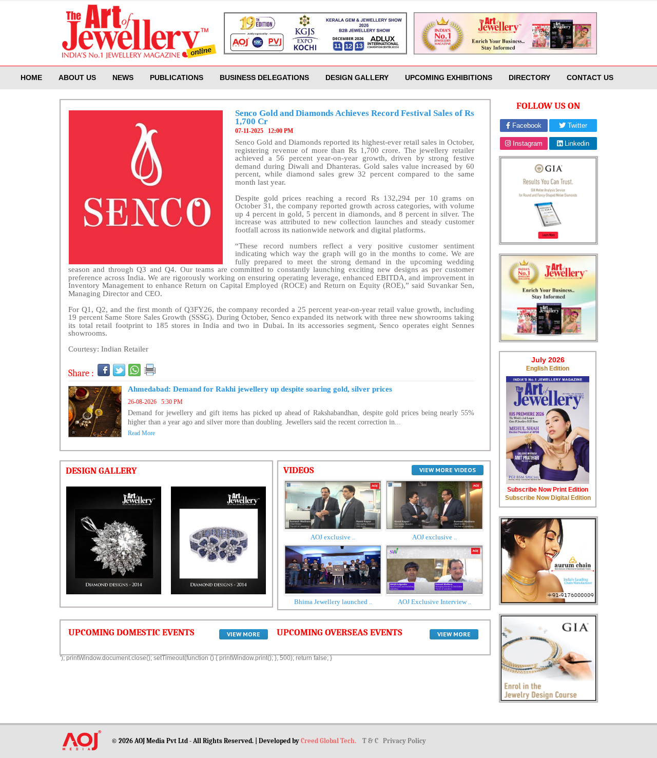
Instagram (527, 143)
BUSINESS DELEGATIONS (264, 77)
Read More (141, 433)
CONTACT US (590, 77)
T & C (371, 741)
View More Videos (447, 470)
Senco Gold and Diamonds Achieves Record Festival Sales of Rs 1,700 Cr (354, 117)
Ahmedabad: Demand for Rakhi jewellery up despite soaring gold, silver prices (260, 389)
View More (243, 634)
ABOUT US (77, 77)
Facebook (526, 125)
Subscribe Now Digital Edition (548, 497)
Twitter (576, 125)
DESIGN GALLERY (357, 77)
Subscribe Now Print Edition (547, 489)
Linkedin (576, 143)
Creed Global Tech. (329, 741)
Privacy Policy (404, 741)
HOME (31, 77)
